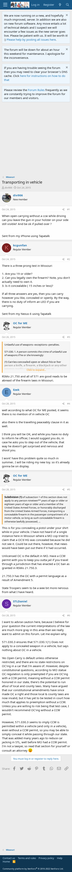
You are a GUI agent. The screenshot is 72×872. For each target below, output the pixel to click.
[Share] (63, 209)
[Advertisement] (36, 140)
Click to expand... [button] (36, 370)
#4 (68, 403)
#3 (68, 337)
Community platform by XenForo (33, 868)
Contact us (9, 858)
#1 (68, 209)
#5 (68, 489)
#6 (68, 615)
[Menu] (5, 5)
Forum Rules (36, 90)
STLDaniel (20, 601)
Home (6, 861)
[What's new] (60, 4)
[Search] (67, 4)
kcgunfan (20, 245)
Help (59, 858)
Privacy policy (46, 858)
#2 (68, 259)
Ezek (16, 390)
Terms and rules (27, 858)
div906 (8, 187)
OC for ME (20, 323)
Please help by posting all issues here (31, 39)
